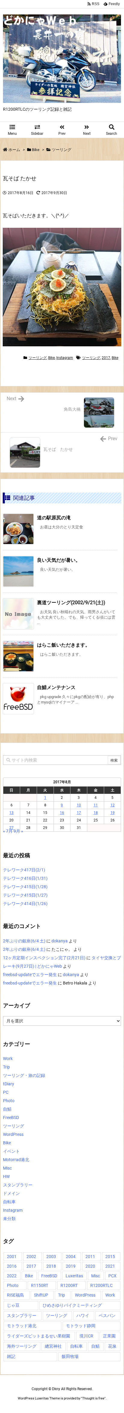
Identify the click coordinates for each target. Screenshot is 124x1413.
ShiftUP (41, 1295)
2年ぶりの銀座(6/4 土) (24, 940)
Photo (8, 1100)
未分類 (9, 1218)
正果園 (109, 1336)
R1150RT (39, 1285)
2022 (12, 1275)
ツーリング (61, 149)
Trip (6, 1067)
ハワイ (82, 1315)
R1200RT (69, 1285)
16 (62, 813)
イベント (11, 1151)
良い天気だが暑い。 (58, 560)
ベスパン (107, 1315)
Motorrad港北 (16, 1159)
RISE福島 (15, 1295)
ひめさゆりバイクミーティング (72, 1305)
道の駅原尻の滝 (54, 518)
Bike (35, 149)
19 (112, 813)
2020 (90, 1266)
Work (8, 1058)
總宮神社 (53, 1346)
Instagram (64, 358)
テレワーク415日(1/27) (25, 895)
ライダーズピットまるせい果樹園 (38, 1336)
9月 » (18, 831)
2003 (51, 1256)
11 (96, 805)
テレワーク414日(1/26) (25, 903)
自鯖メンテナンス (56, 687)
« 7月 (8, 831)
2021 (110, 1266)
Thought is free (93, 1398)
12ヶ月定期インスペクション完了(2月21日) (44, 957)
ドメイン (11, 1193)
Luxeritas (74, 1275)
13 (11, 813)
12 (112, 805)
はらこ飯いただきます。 (63, 645)
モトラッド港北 (21, 1325)
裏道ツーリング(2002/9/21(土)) (71, 602)
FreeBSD (11, 1117)
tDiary (8, 1083)
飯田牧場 (70, 1356)
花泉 (112, 1346)
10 (79, 805)
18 (96, 813)
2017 (106, 358)
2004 (71, 1256)
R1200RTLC (101, 1285)
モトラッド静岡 (80, 1325)
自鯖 (7, 1109)
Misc (7, 1168)
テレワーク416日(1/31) (25, 878)
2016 (12, 1266)
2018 (51, 1266)
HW (6, 1176)
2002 (31, 1256)
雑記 (11, 1356)
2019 (71, 1266)
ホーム (14, 149)
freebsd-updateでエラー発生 (30, 974)
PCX (112, 1275)
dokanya (59, 940)
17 (79, 813)
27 (11, 828)
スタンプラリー (18, 1185)
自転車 (9, 1201)
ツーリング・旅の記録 (24, 1075)
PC (5, 1092)
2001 (12, 1256)
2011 (90, 1256)
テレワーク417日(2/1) (24, 869)
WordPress (13, 1134)
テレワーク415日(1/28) (25, 886)
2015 (110, 1256)
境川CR (86, 1336)
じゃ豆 (13, 1305)
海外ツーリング (21, 1346)
